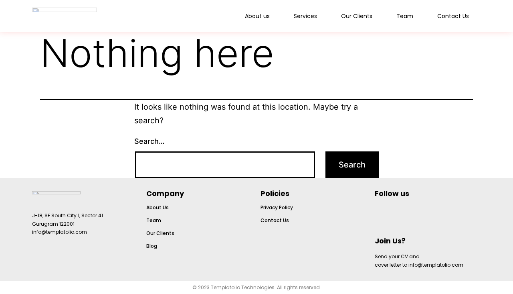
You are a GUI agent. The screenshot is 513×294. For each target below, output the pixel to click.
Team (404, 16)
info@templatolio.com (59, 232)
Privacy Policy (277, 207)
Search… (149, 141)
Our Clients (356, 16)
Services (305, 16)
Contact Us (453, 16)
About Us (157, 207)
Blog (151, 246)
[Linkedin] (414, 215)
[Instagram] (385, 215)
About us (257, 16)
